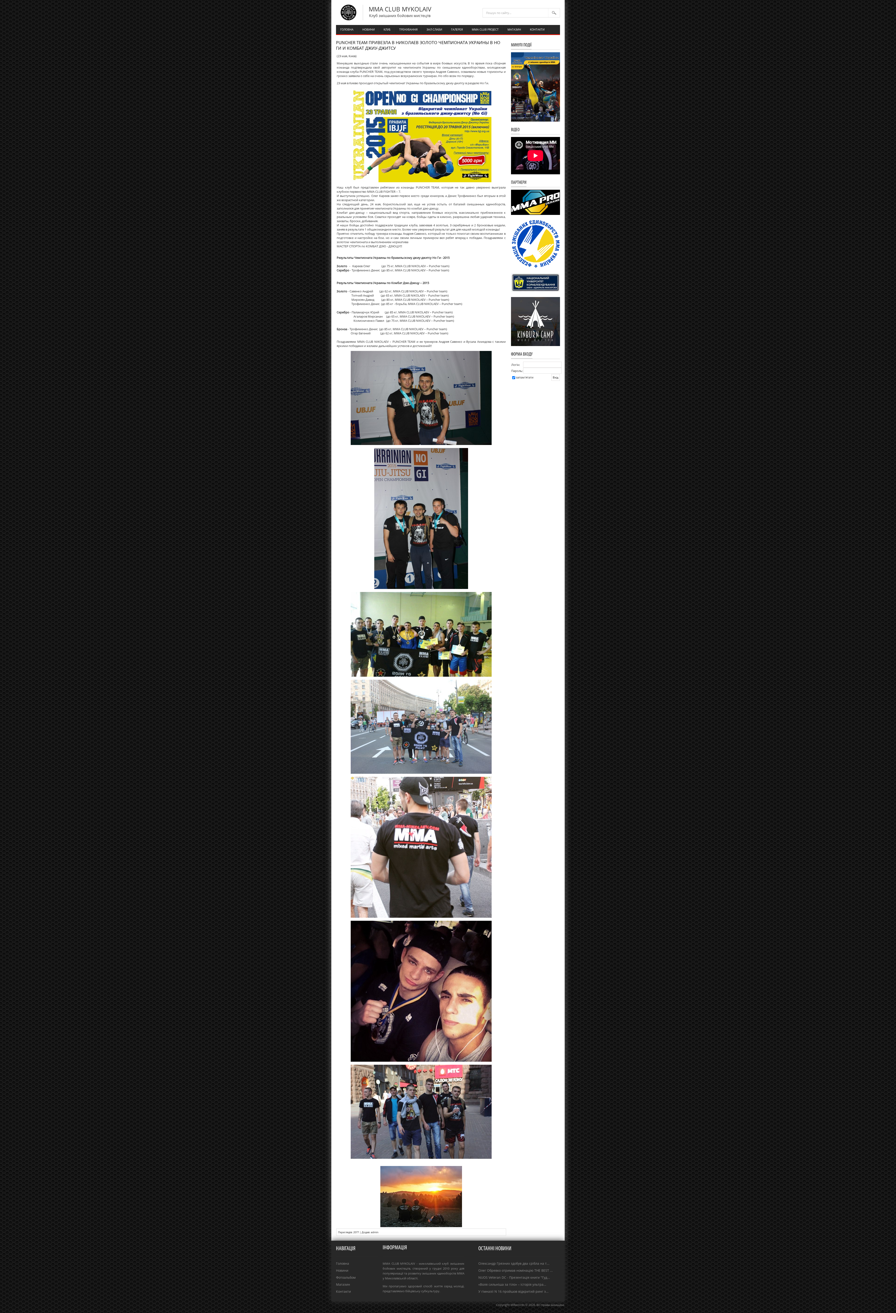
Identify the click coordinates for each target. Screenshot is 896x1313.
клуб (387, 30)
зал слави (434, 30)
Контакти (343, 1291)
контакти (537, 30)
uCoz (561, 1309)
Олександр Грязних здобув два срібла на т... (514, 1263)
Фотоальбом (346, 1277)
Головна (342, 1263)
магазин (514, 30)
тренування (408, 30)
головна (347, 30)
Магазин (343, 1284)
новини (368, 30)
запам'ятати (524, 377)
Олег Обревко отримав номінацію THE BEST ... (515, 1270)
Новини (342, 1270)
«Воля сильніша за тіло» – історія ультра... (512, 1284)
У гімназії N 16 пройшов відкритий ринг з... (513, 1291)
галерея (457, 30)
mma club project (485, 30)
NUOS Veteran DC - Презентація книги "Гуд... (514, 1277)
